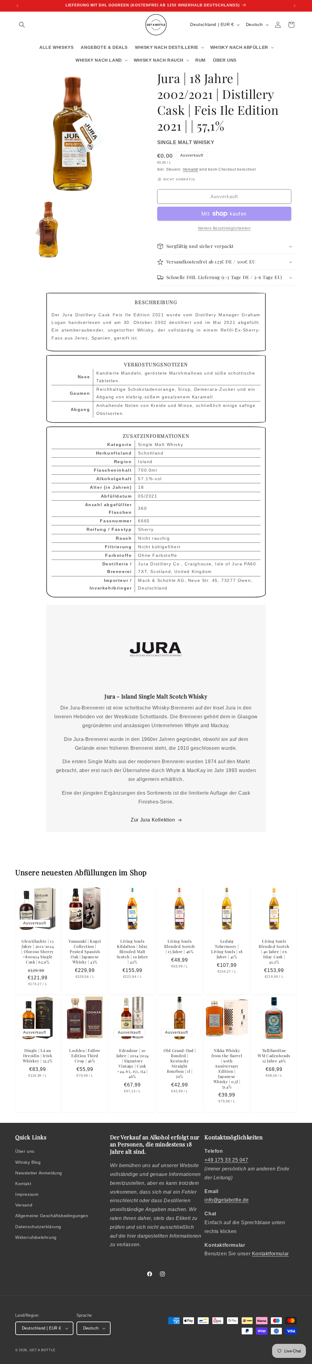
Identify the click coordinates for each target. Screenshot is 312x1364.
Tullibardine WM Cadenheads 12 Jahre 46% (274, 1056)
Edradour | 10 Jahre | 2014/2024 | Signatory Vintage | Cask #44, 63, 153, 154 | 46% (132, 1063)
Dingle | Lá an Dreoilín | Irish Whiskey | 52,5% (38, 1056)
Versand (190, 169)
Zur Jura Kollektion (153, 819)
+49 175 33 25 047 (226, 1160)
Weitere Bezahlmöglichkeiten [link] (224, 228)
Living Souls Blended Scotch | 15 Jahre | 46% (179, 946)
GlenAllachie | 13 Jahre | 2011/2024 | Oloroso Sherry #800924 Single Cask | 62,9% (37, 952)
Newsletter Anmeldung (38, 1172)
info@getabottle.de (226, 1200)
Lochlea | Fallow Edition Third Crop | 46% (85, 1056)
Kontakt (23, 1183)
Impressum (26, 1194)
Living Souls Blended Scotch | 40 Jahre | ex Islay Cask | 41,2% (274, 952)
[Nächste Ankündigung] (294, 6)
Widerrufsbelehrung (36, 1237)
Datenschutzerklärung (38, 1226)
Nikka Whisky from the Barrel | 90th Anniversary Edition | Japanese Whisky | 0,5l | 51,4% (226, 1068)
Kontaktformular (270, 1253)
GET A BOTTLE (42, 1350)
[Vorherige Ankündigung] (17, 6)
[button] (22, 24)
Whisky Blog (28, 1162)
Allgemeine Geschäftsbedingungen (51, 1215)
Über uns (24, 1151)
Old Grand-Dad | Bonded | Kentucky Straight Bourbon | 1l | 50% (179, 1063)
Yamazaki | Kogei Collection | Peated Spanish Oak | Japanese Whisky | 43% (85, 952)
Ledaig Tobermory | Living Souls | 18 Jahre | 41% (227, 949)
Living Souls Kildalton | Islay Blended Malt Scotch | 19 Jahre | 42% (132, 952)
